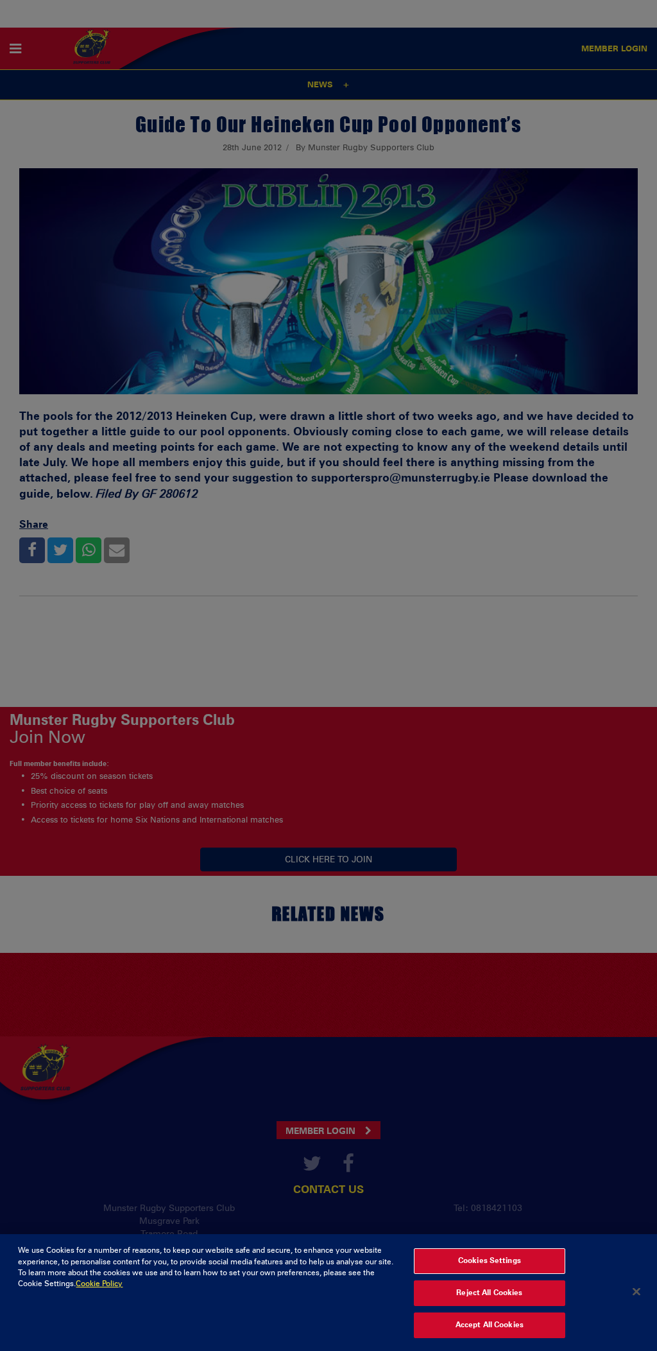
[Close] (636, 1291)
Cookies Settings (489, 1260)
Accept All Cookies (490, 1324)
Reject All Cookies (489, 1292)
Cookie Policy (99, 1283)
